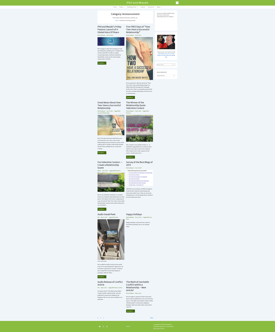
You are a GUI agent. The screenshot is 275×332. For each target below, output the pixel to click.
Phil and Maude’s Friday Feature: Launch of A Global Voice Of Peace (109, 29)
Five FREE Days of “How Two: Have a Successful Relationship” (138, 29)
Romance (128, 113)
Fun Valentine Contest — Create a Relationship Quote (110, 165)
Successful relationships (103, 113)
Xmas (127, 219)
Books (121, 7)
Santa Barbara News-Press (164, 53)
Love (150, 217)
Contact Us (151, 7)
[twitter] (103, 326)
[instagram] (107, 326)
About (158, 7)
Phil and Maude (137, 2)
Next (151, 318)
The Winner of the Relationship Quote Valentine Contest (136, 105)
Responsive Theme (158, 328)
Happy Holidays (134, 214)
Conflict (120, 287)
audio (116, 217)
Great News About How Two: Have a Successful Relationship (109, 105)
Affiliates (128, 326)
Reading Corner (131, 7)
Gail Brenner (168, 55)
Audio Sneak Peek (106, 214)
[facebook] (99, 326)
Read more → (102, 63)
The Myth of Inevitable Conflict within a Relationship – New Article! (137, 286)
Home (115, 7)
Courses (143, 7)
